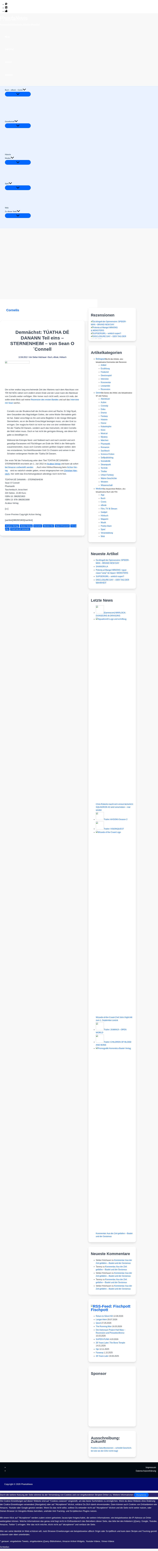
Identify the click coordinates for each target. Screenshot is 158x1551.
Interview (105, 379)
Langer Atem (101, 1319)
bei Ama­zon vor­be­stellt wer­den (19, 467)
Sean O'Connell (62, 526)
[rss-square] (6, 8)
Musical (104, 433)
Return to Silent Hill (104, 1316)
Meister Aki (48, 526)
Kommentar (106, 382)
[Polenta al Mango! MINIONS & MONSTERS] (109, 330)
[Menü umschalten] (18, 94)
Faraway (99, 1353)
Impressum (151, 1467)
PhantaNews (14, 18)
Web (103, 536)
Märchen (104, 440)
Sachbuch (105, 451)
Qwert (98, 1323)
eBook (55, 357)
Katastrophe (106, 426)
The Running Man (104, 1326)
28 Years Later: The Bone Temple (110, 1343)
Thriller (104, 471)
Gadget (104, 512)
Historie (104, 420)
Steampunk (106, 464)
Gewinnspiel (106, 375)
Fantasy (104, 416)
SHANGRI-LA (102, 566)
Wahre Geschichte (109, 478)
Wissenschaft (106, 485)
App (102, 495)
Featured (105, 372)
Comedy (104, 406)
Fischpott (99, 1310)
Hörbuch (62, 357)
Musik (103, 522)
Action (103, 402)
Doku (103, 409)
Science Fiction (107, 454)
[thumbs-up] (6, 11)
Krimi (103, 430)
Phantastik (105, 444)
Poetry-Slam (106, 526)
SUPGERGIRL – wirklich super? (110, 576)
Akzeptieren (141, 1495)
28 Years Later (102, 1356)
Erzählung (105, 368)
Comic (103, 502)
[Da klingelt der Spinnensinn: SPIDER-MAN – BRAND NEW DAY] (109, 324)
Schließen (4, 1547)
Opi (97, 1349)
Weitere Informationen (123, 1495)
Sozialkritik (105, 461)
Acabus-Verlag (12, 526)
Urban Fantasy (107, 475)
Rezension (105, 389)
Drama (104, 413)
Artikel (103, 365)
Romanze (105, 447)
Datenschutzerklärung (146, 1471)
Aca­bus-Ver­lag (53, 464)
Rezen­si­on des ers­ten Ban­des (45, 399)
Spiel (103, 529)
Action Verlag (26, 526)
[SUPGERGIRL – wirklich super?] (106, 333)
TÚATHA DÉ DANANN (20, 529)
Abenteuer (105, 399)
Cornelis (37, 526)
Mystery (104, 437)
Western (104, 482)
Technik (104, 468)
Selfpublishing (107, 458)
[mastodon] (6, 4)
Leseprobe (105, 386)
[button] (24, 90)
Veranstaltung (107, 533)
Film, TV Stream (109, 509)
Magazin (104, 519)
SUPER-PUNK (102, 1339)
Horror (103, 423)
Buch (50, 357)
